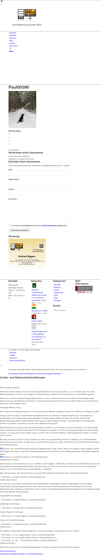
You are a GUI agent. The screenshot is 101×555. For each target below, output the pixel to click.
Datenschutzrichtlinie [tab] (7, 543)
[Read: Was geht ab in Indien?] (34, 308)
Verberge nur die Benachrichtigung (39, 373)
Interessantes (59, 292)
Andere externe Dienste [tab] (8, 480)
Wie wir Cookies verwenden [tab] (10, 387)
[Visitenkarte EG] (27, 269)
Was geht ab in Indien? (40, 310)
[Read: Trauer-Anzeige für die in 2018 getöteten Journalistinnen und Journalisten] (34, 329)
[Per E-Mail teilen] (11, 144)
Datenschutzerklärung (8, 551)
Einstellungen (56, 373)
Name (10, 170)
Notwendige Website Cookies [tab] (10, 407)
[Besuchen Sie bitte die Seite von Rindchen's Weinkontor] (84, 292)
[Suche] (10, 48)
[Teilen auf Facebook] (11, 134)
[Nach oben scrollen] (1, 365)
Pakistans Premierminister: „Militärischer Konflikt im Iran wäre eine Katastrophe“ (39, 295)
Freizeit (56, 290)
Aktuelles (57, 284)
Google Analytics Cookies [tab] (9, 459)
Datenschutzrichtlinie (48, 226)
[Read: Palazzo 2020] (34, 318)
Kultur (56, 295)
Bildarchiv (57, 287)
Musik (56, 298)
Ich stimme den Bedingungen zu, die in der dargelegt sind (39, 226)
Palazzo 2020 (36, 321)
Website (11, 189)
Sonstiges (57, 300)
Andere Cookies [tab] (5, 527)
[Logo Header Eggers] (26, 26)
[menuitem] (51, 32)
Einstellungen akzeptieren (17, 373)
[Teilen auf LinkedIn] (11, 141)
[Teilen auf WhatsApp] (11, 137)
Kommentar (13, 199)
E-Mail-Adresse (13, 179)
